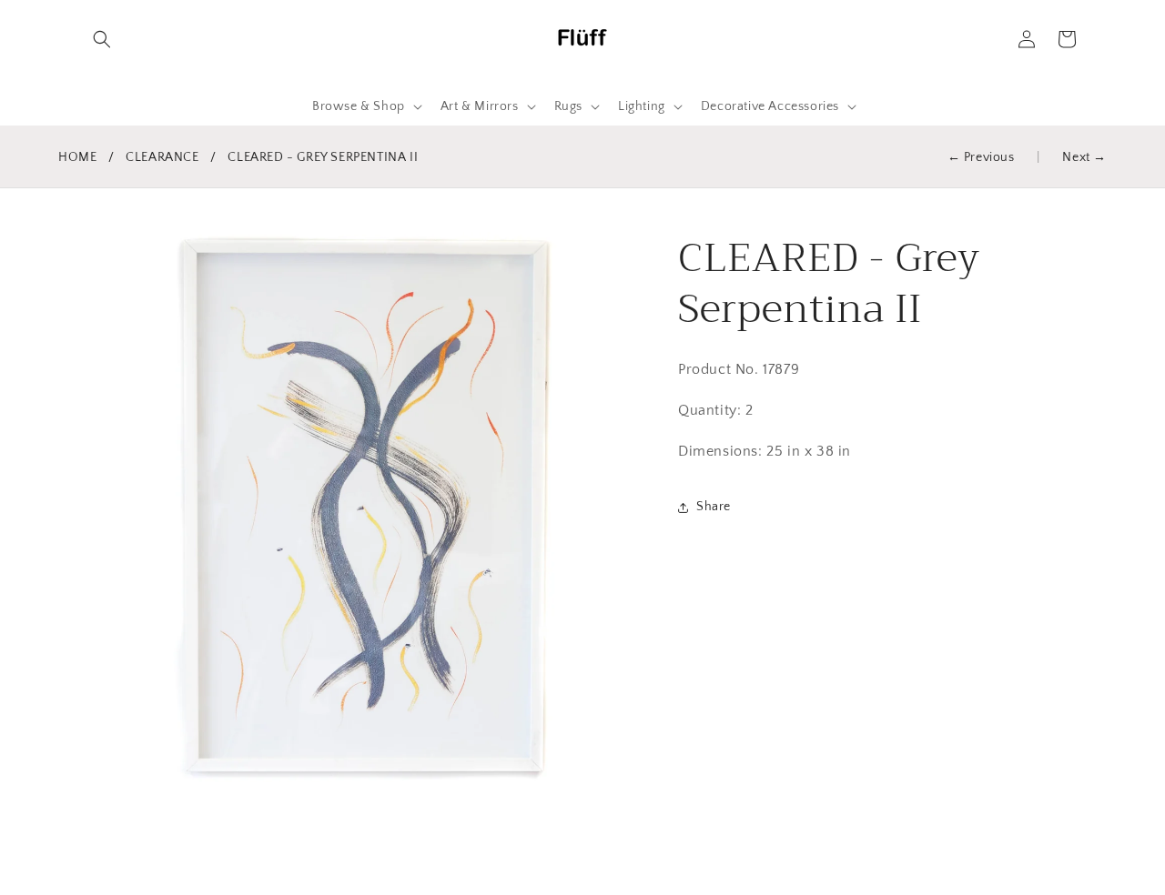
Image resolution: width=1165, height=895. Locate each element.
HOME (77, 157)
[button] (102, 39)
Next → (1084, 157)
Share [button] (713, 506)
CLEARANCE (162, 157)
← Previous (981, 157)
